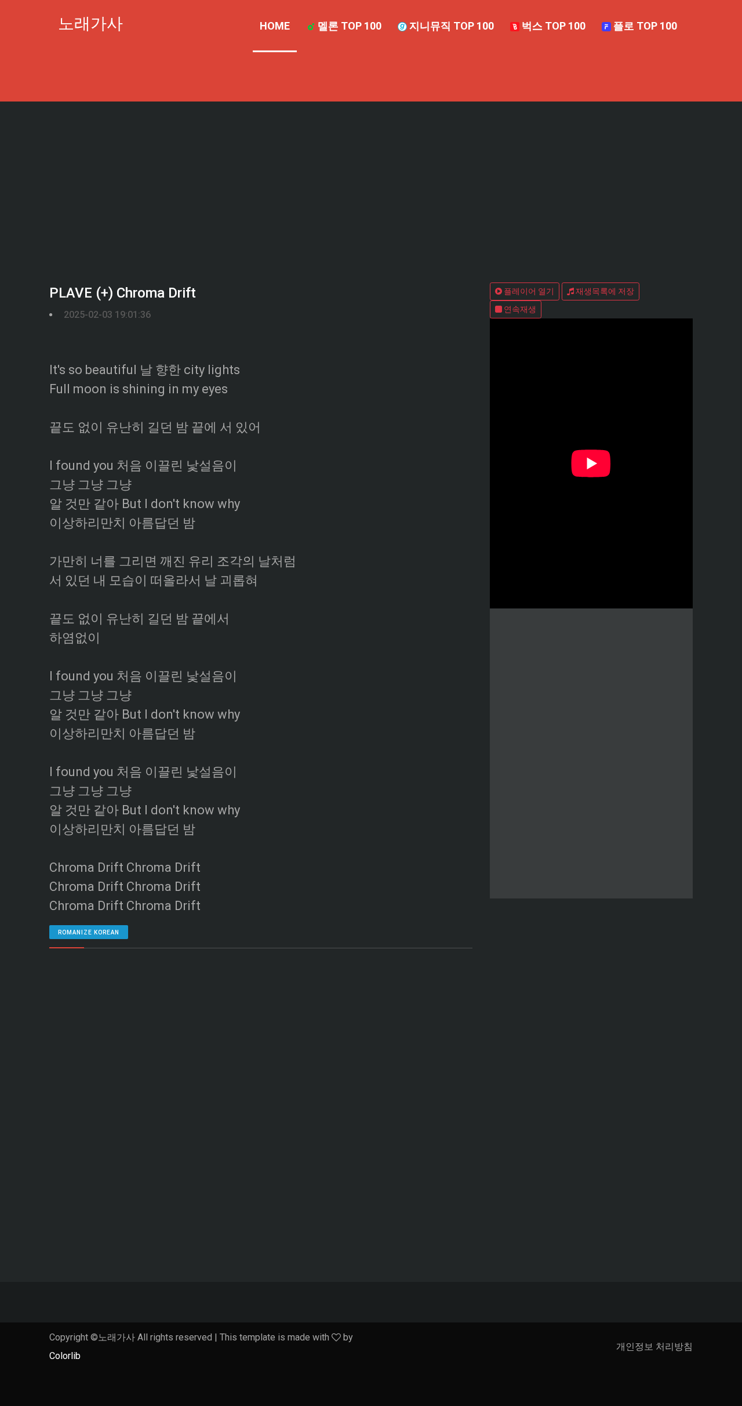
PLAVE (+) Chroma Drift (122, 293)
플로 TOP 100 (644, 26)
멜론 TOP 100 (348, 26)
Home (275, 26)
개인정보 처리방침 (654, 1346)
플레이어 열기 (528, 291)
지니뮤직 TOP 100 (450, 26)
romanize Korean (88, 932)
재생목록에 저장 (604, 291)
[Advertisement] (371, 188)
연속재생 (519, 309)
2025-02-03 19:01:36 (107, 314)
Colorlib (65, 1355)
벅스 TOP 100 (552, 26)
